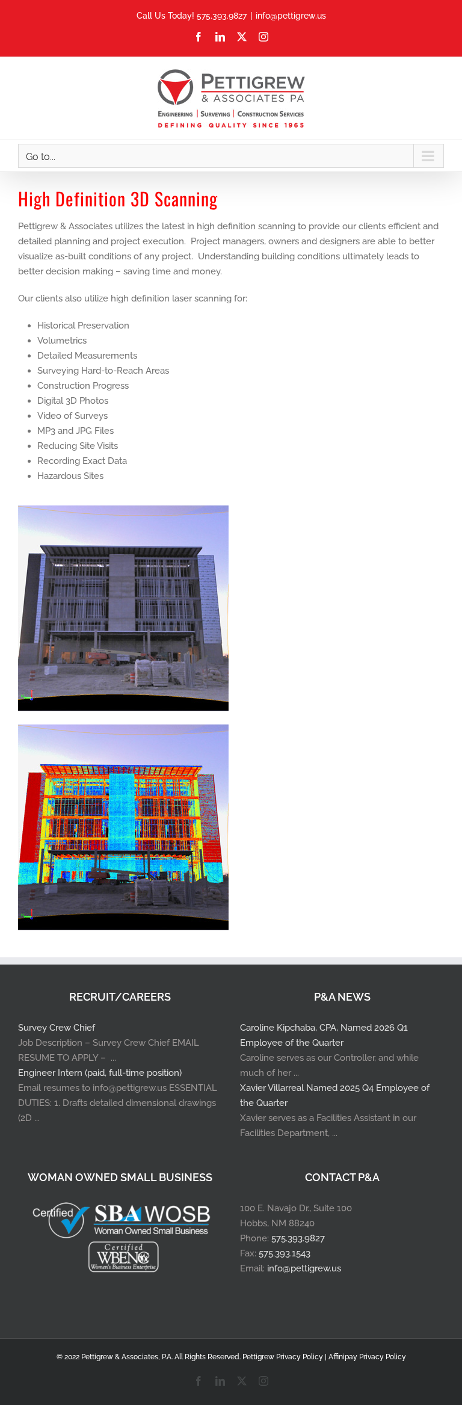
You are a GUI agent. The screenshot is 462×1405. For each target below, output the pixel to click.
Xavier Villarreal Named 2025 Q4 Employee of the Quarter (335, 1095)
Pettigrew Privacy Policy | (285, 1357)
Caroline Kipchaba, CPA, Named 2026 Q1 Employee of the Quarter (324, 1035)
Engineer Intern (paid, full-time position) (100, 1072)
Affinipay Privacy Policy (367, 1357)
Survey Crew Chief (56, 1027)
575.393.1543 (284, 1253)
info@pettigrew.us (291, 15)
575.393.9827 (298, 1238)
